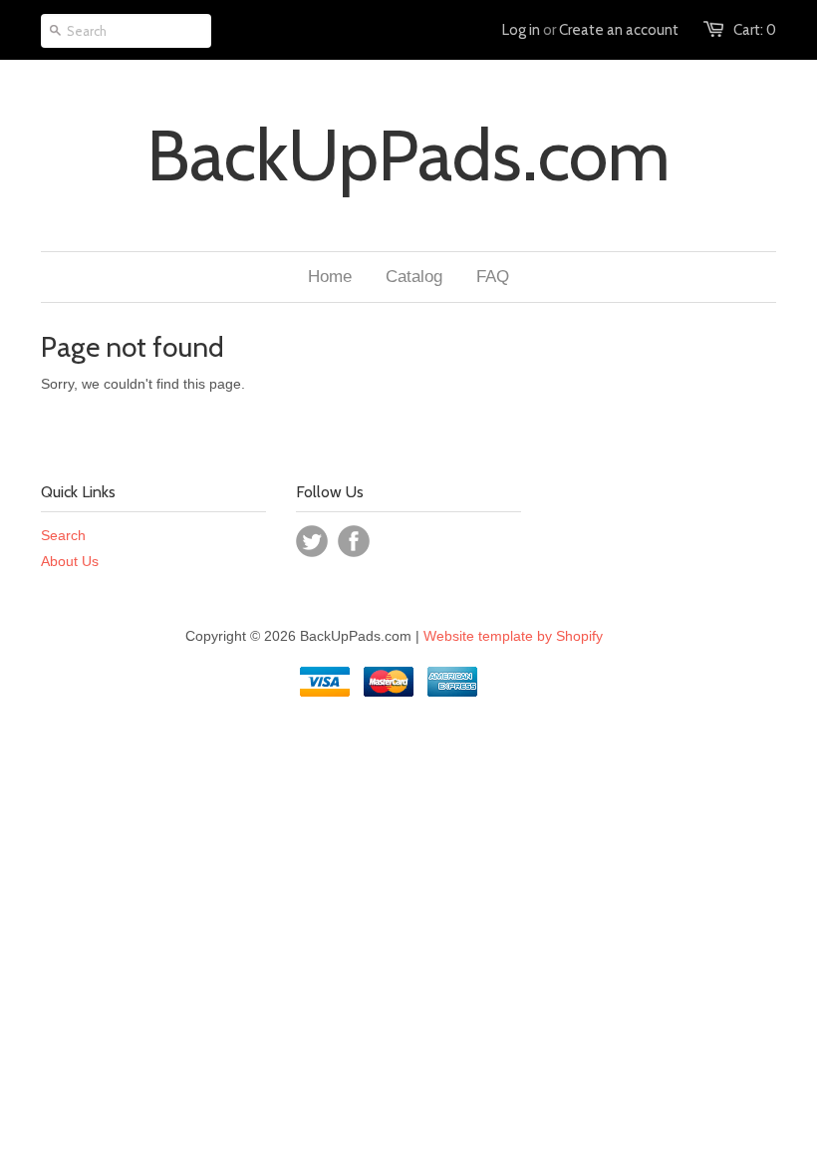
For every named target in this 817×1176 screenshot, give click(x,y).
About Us (70, 561)
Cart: (754, 30)
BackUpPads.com (408, 155)
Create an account (619, 30)
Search (63, 535)
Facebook (354, 541)
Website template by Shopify (513, 636)
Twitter (312, 541)
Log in (521, 30)
